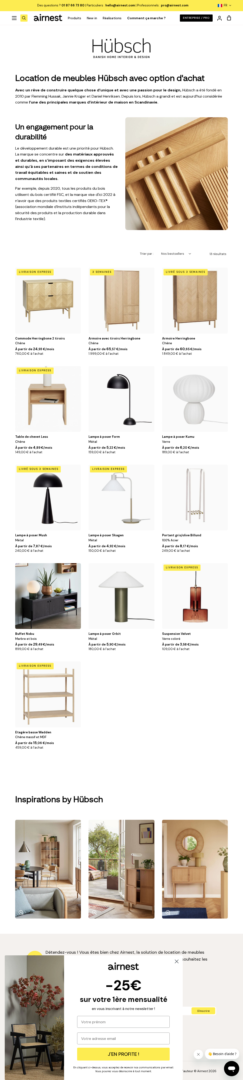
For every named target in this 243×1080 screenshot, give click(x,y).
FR (225, 5)
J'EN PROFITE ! (123, 1054)
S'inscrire (203, 1011)
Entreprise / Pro (196, 18)
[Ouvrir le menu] (14, 18)
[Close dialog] (177, 961)
